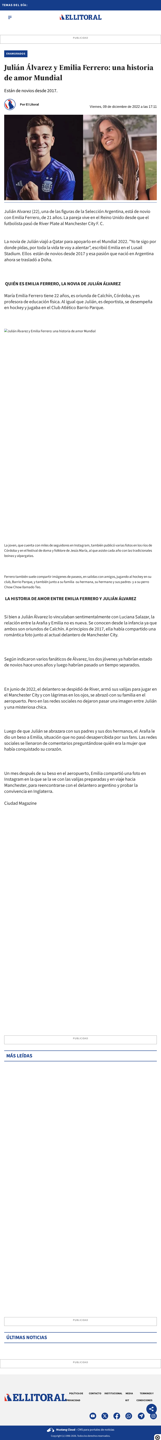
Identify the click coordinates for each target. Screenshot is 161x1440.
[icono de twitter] (104, 1416)
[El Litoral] (80, 17)
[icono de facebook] (116, 1416)
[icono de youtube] (93, 1416)
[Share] (151, 1409)
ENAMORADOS (15, 54)
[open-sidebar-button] (9, 17)
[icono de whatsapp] (128, 1416)
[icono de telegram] (141, 1416)
